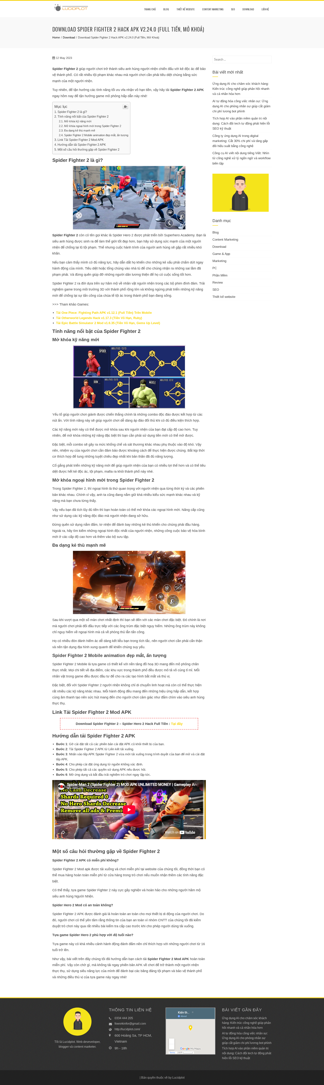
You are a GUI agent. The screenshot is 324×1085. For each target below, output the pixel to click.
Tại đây (177, 724)
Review (217, 282)
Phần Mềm (219, 275)
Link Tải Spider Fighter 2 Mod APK (81, 139)
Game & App (221, 254)
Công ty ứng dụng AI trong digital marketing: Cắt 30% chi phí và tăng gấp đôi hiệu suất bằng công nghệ (240, 141)
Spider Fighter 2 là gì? (72, 111)
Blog (166, 9)
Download (248, 9)
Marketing (219, 261)
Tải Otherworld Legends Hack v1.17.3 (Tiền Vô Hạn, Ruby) (99, 318)
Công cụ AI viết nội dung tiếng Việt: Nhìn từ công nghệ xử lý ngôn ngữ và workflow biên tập (241, 158)
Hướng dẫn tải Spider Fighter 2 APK (82, 144)
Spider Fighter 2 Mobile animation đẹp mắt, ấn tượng (96, 135)
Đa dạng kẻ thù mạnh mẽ (79, 130)
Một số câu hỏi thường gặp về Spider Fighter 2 (88, 149)
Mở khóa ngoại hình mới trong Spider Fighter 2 (92, 126)
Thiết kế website (185, 9)
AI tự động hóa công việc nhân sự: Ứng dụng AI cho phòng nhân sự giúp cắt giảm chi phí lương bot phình (241, 106)
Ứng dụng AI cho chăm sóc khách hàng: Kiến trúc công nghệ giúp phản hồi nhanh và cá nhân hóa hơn (240, 89)
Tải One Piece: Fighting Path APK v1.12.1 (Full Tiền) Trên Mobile (104, 313)
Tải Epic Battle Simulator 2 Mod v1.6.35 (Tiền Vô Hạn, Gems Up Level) (108, 323)
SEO (233, 9)
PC (214, 268)
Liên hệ (265, 9)
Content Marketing (213, 9)
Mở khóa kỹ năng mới (77, 121)
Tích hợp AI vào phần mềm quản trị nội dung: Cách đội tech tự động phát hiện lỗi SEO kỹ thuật (241, 123)
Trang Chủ (150, 9)
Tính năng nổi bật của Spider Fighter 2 (83, 116)
